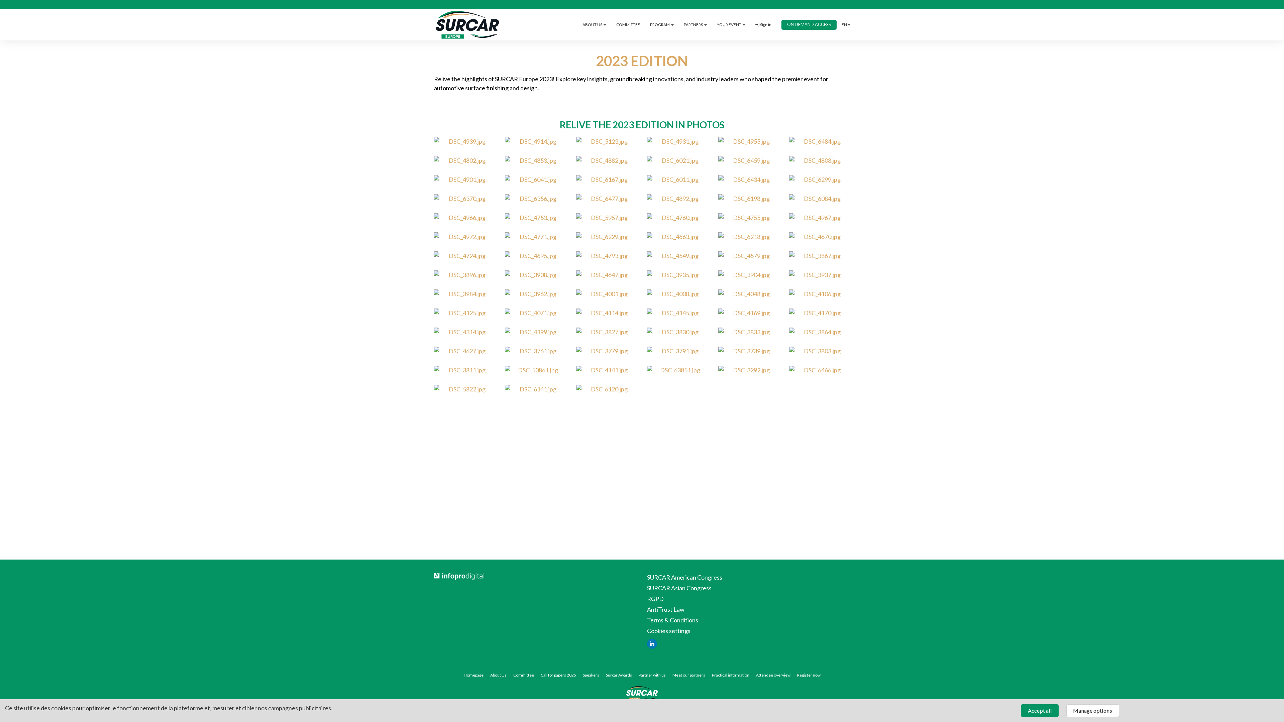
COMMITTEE (628, 24)
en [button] (844, 24)
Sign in (765, 24)
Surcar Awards (619, 675)
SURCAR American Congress (684, 577)
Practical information (730, 675)
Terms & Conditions (672, 620)
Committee (523, 675)
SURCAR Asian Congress (679, 588)
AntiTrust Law (665, 609)
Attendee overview (773, 675)
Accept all (1040, 710)
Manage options (1092, 710)
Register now (809, 675)
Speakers (591, 675)
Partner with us (652, 675)
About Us (498, 675)
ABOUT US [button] (592, 24)
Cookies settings (668, 630)
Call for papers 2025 (558, 675)
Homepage (474, 675)
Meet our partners (688, 675)
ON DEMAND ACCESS (809, 24)
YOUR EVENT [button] (729, 24)
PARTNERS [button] (694, 24)
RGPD (655, 598)
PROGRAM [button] (660, 24)
